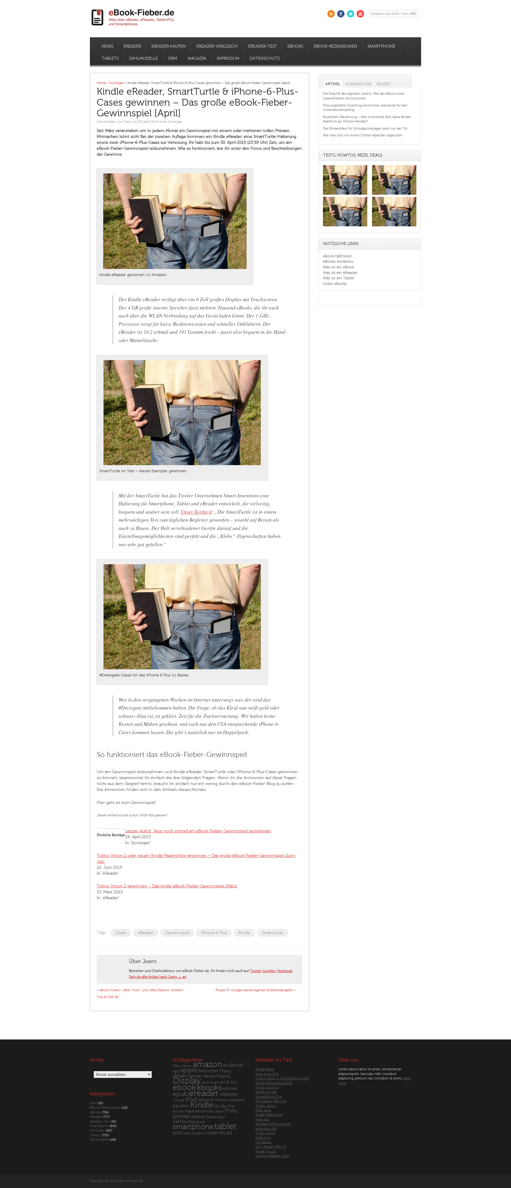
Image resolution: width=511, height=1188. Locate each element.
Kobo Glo (262, 1119)
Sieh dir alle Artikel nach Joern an (157, 977)
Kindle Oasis (265, 1069)
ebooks (209, 1087)
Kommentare (358, 84)
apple (189, 1070)
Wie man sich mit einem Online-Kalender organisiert (362, 135)
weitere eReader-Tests (272, 1156)
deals (180, 1076)
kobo (210, 1111)
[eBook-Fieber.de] (133, 27)
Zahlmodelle (143, 58)
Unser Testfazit (196, 511)
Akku (177, 1066)
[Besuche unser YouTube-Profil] (360, 14)
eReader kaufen (168, 46)
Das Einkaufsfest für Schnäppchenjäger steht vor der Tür (365, 128)
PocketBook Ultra (269, 1097)
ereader (204, 1093)
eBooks (295, 46)
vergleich (199, 1133)
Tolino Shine (265, 1133)
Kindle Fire (224, 1106)
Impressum (228, 58)
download (210, 1082)
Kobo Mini (263, 1138)
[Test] (345, 194)
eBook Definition (337, 256)
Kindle (244, 932)
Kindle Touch (266, 1151)
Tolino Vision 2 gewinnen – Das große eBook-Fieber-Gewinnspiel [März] (167, 886)
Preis (231, 1111)
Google (179, 1100)
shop (200, 1122)
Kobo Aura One (267, 1074)
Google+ (269, 971)
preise (181, 1116)
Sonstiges (175, 122)
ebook (184, 1087)
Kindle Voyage (266, 1092)
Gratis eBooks (335, 283)
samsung (184, 1121)
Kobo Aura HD (266, 1129)
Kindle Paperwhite (189, 1111)
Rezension (216, 1116)
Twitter (255, 971)
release (198, 1116)
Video (213, 1133)
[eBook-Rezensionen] (345, 226)
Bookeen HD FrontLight (273, 1124)
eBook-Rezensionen (335, 46)
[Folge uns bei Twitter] (351, 14)
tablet (225, 1126)
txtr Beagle (263, 1142)
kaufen (181, 1106)
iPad (191, 1099)
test (177, 1132)
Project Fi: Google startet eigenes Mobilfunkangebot (254, 990)
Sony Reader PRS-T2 (271, 1147)
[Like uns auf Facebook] (341, 14)
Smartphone (381, 46)
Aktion (187, 1066)
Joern (127, 122)
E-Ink (232, 1082)
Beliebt (383, 84)
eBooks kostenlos (338, 261)
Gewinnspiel (177, 932)
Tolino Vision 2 (267, 1087)
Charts (225, 1070)
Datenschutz (265, 58)
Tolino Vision (266, 1106)
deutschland (216, 1076)
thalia (186, 1133)
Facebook (284, 971)
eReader (132, 46)
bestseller (208, 1070)
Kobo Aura (263, 1110)
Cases (120, 932)
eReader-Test (262, 46)
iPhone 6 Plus (214, 932)
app (176, 1071)
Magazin (197, 58)
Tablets (110, 58)
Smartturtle (272, 932)
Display (187, 1081)
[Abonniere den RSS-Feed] (331, 14)
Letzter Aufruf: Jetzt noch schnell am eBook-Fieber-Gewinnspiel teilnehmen (198, 831)
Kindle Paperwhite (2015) (274, 1083)
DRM (172, 58)
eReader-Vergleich (217, 46)
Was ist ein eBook (338, 267)
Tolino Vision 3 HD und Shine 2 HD (282, 1078)
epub (180, 1094)
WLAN (225, 1133)
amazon (207, 1064)
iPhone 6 (222, 1100)
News (107, 46)
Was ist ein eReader (340, 272)
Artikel (332, 84)
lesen (220, 1111)
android (233, 1065)
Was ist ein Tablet (338, 278)
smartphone (193, 1127)
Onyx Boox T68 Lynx (271, 1101)
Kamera (238, 1100)
